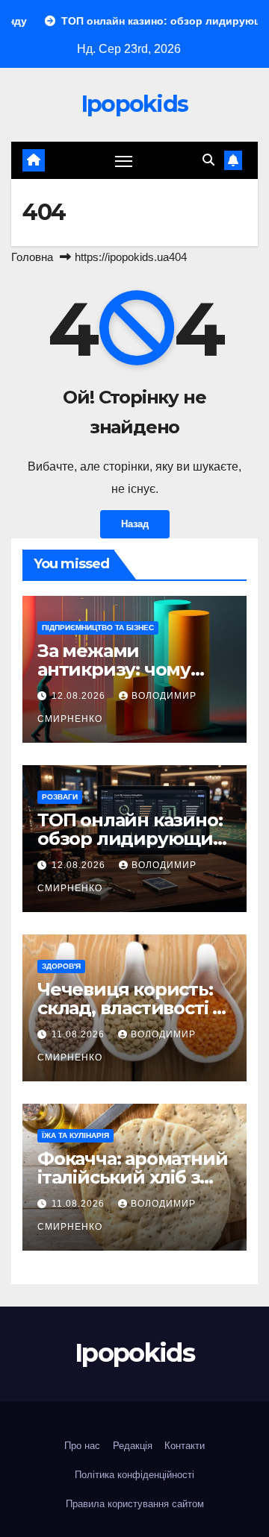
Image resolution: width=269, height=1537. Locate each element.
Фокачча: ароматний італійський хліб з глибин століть (132, 1177)
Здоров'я (61, 966)
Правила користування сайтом (135, 1503)
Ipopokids (134, 104)
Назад (135, 523)
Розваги (60, 797)
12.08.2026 (80, 696)
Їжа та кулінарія (75, 1135)
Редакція (132, 1445)
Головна (32, 257)
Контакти (184, 1445)
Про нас (82, 1445)
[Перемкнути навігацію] (124, 160)
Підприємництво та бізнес (98, 627)
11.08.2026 (80, 1034)
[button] (208, 160)
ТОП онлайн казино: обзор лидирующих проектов (130, 838)
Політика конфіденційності (134, 1474)
